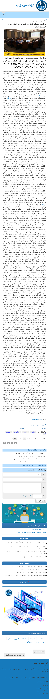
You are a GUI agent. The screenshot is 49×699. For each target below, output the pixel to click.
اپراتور (14, 118)
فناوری (16, 639)
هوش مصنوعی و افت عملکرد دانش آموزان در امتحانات (33, 570)
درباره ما (45, 685)
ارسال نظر (40, 501)
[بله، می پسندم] (24, 438)
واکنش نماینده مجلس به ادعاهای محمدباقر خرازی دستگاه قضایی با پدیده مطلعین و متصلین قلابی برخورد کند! (25, 548)
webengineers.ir (37, 419)
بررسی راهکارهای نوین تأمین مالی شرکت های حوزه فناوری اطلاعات (30, 462)
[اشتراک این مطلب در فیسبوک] (12, 443)
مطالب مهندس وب (43, 693)
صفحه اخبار (38, 651)
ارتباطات (39, 96)
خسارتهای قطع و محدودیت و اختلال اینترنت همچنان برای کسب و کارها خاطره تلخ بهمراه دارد (26, 543)
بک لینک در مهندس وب (42, 688)
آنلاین (33, 432)
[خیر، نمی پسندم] (15, 438)
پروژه (44, 204)
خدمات (9, 98)
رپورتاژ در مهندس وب (42, 690)
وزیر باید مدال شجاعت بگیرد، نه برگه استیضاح (35, 557)
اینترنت (32, 639)
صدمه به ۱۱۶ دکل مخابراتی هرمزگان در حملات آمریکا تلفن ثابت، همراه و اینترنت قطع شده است (26, 553)
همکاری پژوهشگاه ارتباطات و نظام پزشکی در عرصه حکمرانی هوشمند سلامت (27, 453)
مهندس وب (25, 4)
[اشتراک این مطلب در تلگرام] (15, 443)
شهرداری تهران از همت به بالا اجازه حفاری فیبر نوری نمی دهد (31, 456)
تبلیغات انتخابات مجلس (39, 529)
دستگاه (31, 103)
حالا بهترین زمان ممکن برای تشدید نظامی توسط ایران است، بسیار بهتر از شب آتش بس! (25, 459)
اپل (43, 642)
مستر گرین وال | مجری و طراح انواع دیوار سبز (32, 532)
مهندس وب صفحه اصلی (13, 655)
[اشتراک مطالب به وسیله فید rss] (8, 443)
